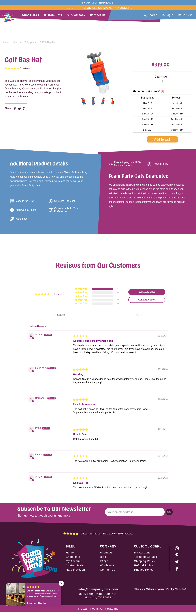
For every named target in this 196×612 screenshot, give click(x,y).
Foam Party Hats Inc (104, 608)
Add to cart (162, 139)
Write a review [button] (147, 292)
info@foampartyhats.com (98, 589)
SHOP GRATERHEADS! (98, 2)
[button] (12, 68)
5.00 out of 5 (57, 294)
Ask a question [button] (146, 299)
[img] (80, 336)
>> (169, 512)
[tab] (83, 101)
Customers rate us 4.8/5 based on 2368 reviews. (107, 533)
